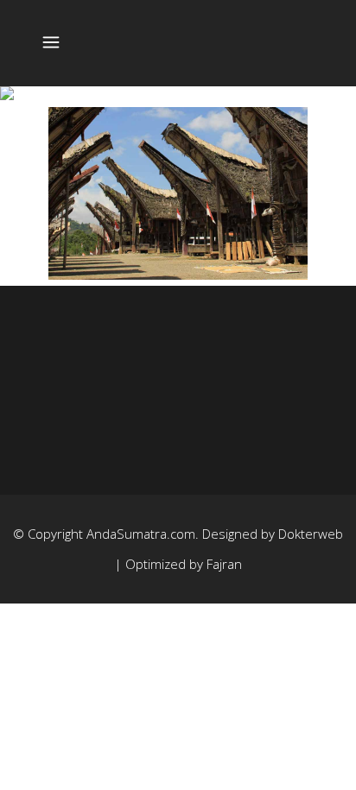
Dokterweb (310, 533)
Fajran (224, 563)
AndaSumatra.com (140, 533)
